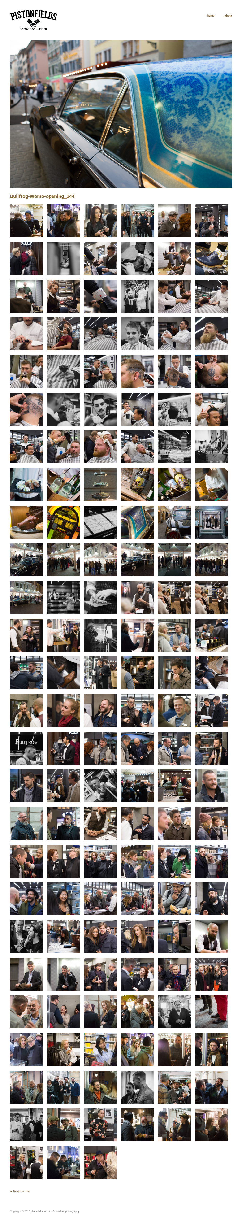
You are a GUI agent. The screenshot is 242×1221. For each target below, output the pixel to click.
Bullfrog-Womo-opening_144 (42, 196)
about (228, 15)
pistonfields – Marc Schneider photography (55, 1211)
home (211, 15)
